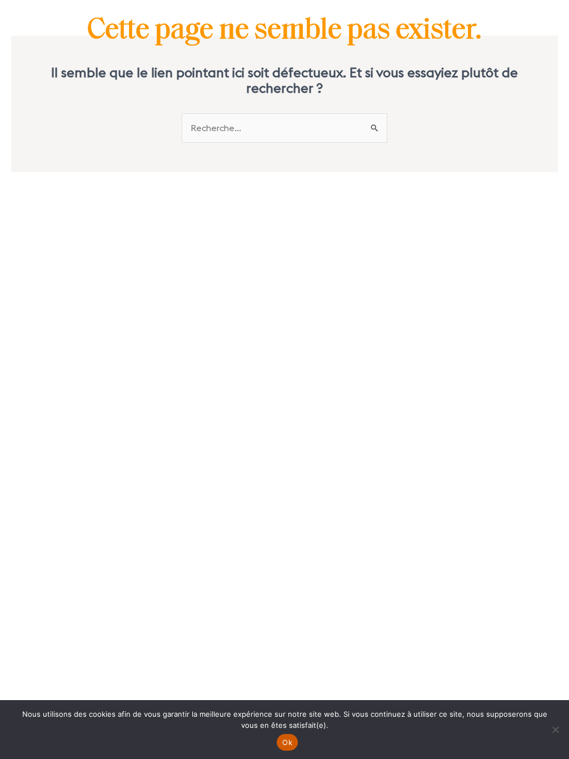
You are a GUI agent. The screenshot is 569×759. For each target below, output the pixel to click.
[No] (555, 729)
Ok (287, 742)
